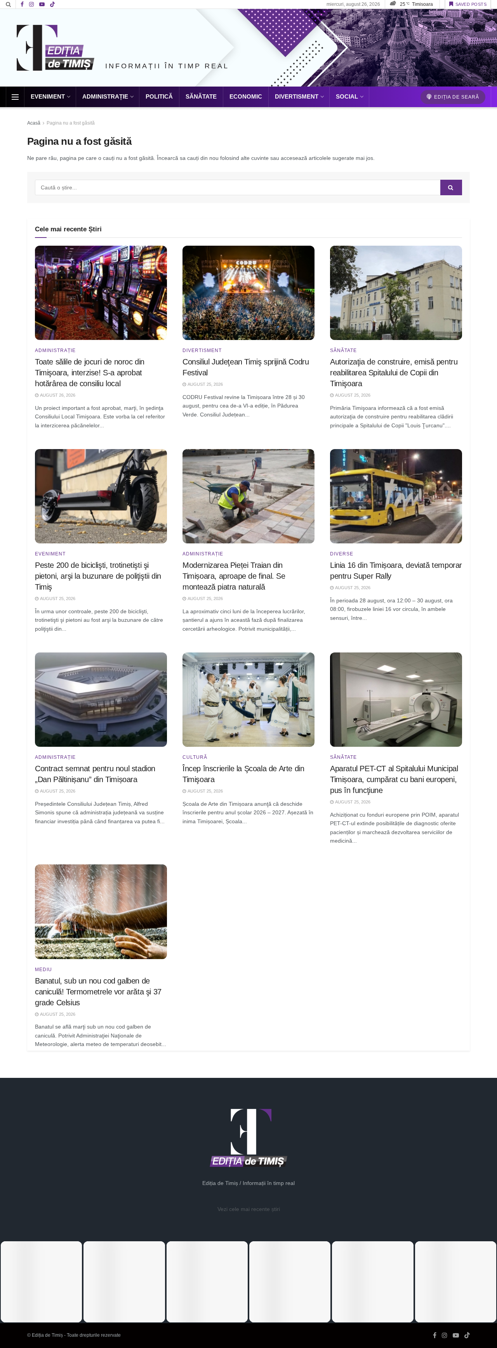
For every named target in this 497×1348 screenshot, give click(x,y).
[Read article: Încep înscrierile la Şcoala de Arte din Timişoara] (248, 699)
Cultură (194, 757)
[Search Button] (8, 4)
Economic (245, 96)
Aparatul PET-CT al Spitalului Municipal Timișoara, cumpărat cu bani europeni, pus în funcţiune (394, 779)
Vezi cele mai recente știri (248, 1209)
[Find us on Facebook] (22, 4)
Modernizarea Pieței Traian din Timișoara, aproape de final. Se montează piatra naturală (233, 576)
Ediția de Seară (456, 97)
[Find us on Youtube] (42, 4)
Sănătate (201, 96)
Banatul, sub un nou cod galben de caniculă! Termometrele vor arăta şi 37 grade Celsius (98, 992)
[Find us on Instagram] (31, 4)
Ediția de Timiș (47, 1335)
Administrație (105, 96)
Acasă (33, 123)
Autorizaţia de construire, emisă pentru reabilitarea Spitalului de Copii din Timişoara (393, 372)
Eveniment (48, 96)
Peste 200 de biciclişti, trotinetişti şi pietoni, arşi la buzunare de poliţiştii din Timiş (98, 576)
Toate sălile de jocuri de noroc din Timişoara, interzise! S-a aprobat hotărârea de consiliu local (89, 372)
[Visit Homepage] (55, 48)
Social (347, 96)
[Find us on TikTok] (52, 4)
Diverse (341, 554)
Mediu (43, 969)
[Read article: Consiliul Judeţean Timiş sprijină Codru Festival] (248, 293)
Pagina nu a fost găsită (71, 123)
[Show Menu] (15, 97)
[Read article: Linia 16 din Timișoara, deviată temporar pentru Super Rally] (396, 496)
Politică (159, 96)
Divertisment (296, 96)
